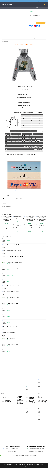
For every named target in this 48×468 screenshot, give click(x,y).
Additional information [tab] (24, 38)
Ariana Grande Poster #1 (18, 218)
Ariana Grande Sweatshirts (18, 464)
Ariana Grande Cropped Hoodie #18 (41, 220)
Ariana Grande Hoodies (8, 464)
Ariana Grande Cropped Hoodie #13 (18, 228)
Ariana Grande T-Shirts (28, 464)
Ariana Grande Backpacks (24, 465)
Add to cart (40, 22)
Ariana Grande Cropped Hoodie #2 (41, 228)
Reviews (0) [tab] (32, 38)
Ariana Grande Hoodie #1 (7, 228)
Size (30, 15)
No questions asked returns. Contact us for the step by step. (44, 401)
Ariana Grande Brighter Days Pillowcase (30, 220)
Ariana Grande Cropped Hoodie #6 (7, 220)
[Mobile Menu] (46, 4)
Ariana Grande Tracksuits (38, 464)
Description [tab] (15, 38)
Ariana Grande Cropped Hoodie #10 (30, 228)
